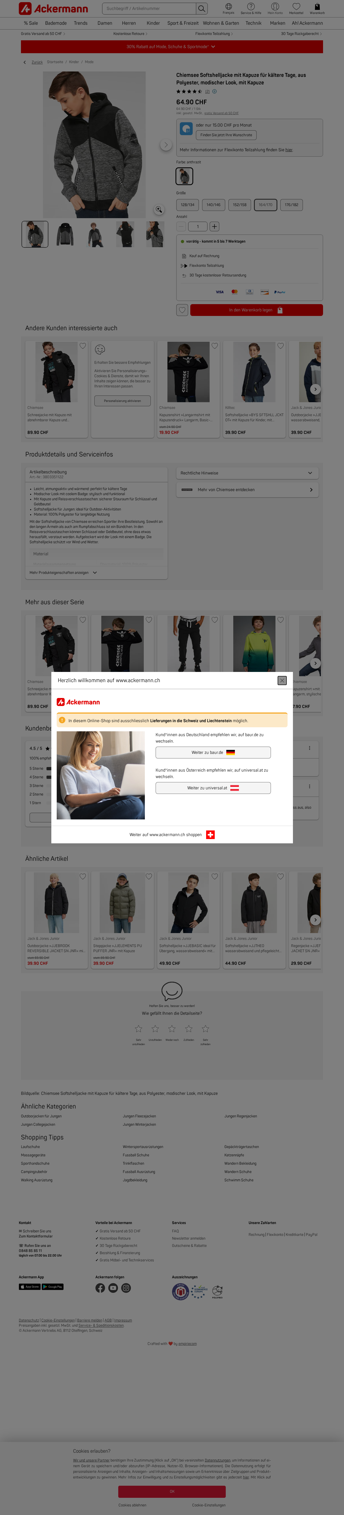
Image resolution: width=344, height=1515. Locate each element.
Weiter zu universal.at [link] (207, 788)
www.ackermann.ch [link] (167, 834)
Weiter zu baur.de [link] (207, 752)
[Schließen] (282, 680)
